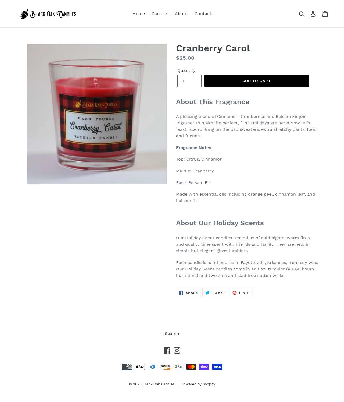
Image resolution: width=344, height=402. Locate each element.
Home (138, 13)
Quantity (186, 70)
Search (172, 333)
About (181, 13)
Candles (160, 13)
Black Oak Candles (159, 384)
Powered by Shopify (198, 384)
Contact (203, 13)
